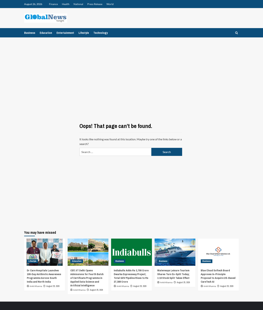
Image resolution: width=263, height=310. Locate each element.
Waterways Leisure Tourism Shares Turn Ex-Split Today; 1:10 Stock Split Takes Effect (173, 274)
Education (46, 33)
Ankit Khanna (36, 286)
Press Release (94, 4)
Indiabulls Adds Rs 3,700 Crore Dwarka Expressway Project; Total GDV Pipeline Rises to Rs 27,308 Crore (131, 276)
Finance (53, 4)
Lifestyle (84, 33)
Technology (100, 33)
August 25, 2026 (52, 286)
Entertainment (65, 33)
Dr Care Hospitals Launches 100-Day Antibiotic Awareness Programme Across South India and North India (44, 276)
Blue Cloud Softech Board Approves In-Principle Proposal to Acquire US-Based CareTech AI (218, 276)
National (78, 4)
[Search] (236, 33)
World (110, 4)
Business (29, 33)
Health (65, 4)
